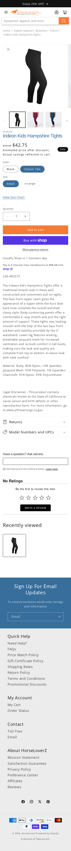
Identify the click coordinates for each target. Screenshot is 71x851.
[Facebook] (23, 802)
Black (10, 169)
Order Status (18, 710)
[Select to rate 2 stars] (28, 497)
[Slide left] (4, 121)
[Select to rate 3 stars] (35, 497)
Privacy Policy (19, 769)
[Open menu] (6, 12)
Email (12, 737)
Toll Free (15, 731)
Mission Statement (23, 757)
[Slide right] (67, 121)
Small (11, 183)
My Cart (14, 704)
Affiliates (15, 781)
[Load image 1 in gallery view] (17, 120)
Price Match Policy (23, 655)
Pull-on (54, 30)
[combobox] (35, 21)
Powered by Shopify (47, 833)
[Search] (64, 20)
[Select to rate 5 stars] (48, 497)
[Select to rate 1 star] (22, 497)
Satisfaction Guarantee (27, 763)
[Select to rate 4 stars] (42, 497)
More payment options (35, 249)
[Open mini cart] (65, 12)
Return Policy (19, 672)
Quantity (8, 208)
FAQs (12, 649)
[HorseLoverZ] (25, 12)
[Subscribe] (59, 616)
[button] (35, 422)
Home (6, 30)
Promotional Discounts (27, 684)
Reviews (14, 787)
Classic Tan (32, 169)
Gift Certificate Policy (25, 661)
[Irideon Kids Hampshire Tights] (14, 545)
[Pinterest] (48, 802)
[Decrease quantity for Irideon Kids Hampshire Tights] (7, 216)
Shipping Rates (20, 666)
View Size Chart (14, 197)
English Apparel (23, 30)
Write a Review (35, 507)
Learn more (52, 469)
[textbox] (35, 461)
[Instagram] (31, 802)
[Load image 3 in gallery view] (53, 120)
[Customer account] (56, 12)
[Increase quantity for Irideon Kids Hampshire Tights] (25, 216)
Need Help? (17, 643)
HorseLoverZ (28, 833)
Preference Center (23, 775)
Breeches (41, 30)
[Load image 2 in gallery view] (35, 120)
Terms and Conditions (26, 678)
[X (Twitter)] (40, 802)
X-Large (30, 183)
